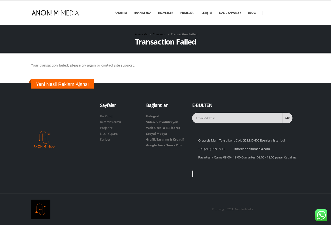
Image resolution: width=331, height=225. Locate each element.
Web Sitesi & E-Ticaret (163, 128)
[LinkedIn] (296, 12)
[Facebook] (270, 12)
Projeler (187, 13)
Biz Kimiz (106, 116)
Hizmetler (165, 13)
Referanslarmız (110, 122)
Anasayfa (141, 34)
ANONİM (121, 13)
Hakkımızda (142, 13)
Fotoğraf (152, 116)
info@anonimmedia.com (252, 149)
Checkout (159, 34)
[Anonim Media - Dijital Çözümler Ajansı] (55, 12)
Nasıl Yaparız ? (230, 13)
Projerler (106, 128)
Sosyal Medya (156, 134)
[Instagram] (287, 12)
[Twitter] (278, 12)
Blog (252, 13)
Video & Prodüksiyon (162, 122)
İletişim (206, 13)
